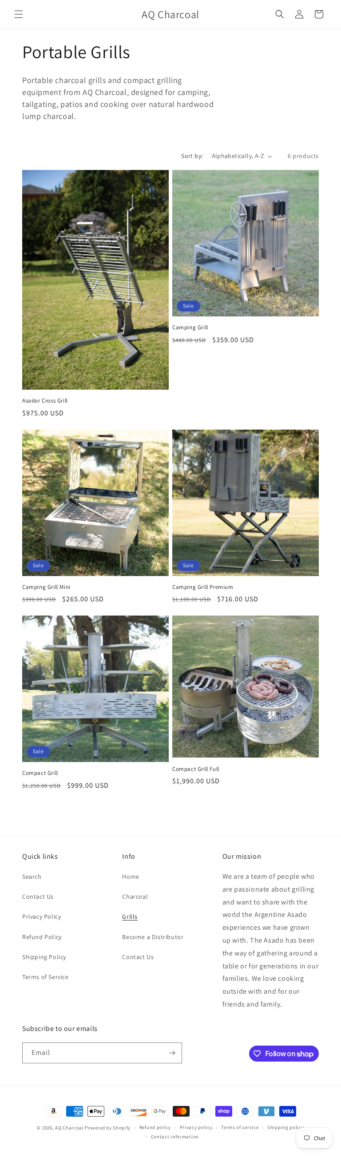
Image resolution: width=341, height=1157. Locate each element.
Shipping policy (285, 1127)
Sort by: (191, 156)
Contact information (175, 1136)
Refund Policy (42, 937)
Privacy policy (196, 1127)
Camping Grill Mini (46, 587)
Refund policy (155, 1127)
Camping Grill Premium (203, 587)
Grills (130, 916)
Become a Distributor (152, 937)
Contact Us (38, 896)
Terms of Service (45, 977)
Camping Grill (190, 327)
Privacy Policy (41, 916)
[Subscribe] (172, 1052)
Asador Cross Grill (45, 400)
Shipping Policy (44, 957)
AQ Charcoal (69, 1128)
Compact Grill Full (195, 769)
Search (32, 877)
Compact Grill (40, 773)
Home (130, 877)
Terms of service (239, 1127)
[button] (18, 14)
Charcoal (135, 896)
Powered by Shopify (108, 1128)
